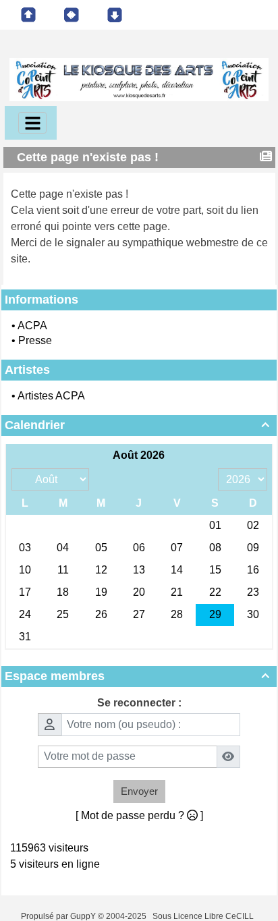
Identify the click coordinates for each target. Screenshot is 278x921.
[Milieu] (71, 15)
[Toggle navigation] (32, 123)
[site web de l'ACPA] (139, 78)
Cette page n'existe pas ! (88, 157)
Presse (35, 340)
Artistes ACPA (51, 395)
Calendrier (137, 425)
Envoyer (139, 791)
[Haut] (28, 15)
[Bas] (115, 15)
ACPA (32, 325)
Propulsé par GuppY (59, 916)
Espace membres (137, 676)
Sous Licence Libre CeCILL (204, 916)
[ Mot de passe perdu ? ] (139, 815)
